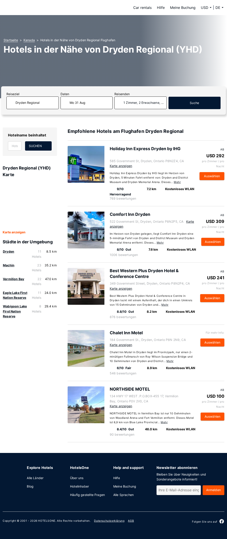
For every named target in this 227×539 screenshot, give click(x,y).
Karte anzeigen (14, 232)
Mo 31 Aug (78, 102)
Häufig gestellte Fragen (87, 495)
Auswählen (212, 176)
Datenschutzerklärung (109, 520)
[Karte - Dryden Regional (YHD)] (30, 204)
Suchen (35, 146)
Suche (194, 103)
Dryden (8, 251)
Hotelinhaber (79, 486)
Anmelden (213, 490)
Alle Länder (35, 478)
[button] (219, 7)
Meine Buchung (183, 7)
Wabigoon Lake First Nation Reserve (15, 311)
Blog (30, 486)
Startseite (11, 40)
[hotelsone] (31, 7)
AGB (131, 520)
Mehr (177, 182)
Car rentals (142, 7)
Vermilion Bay (13, 279)
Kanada (29, 40)
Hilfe (161, 7)
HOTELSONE (46, 520)
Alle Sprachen (123, 495)
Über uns (76, 478)
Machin (8, 265)
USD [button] (204, 7)
